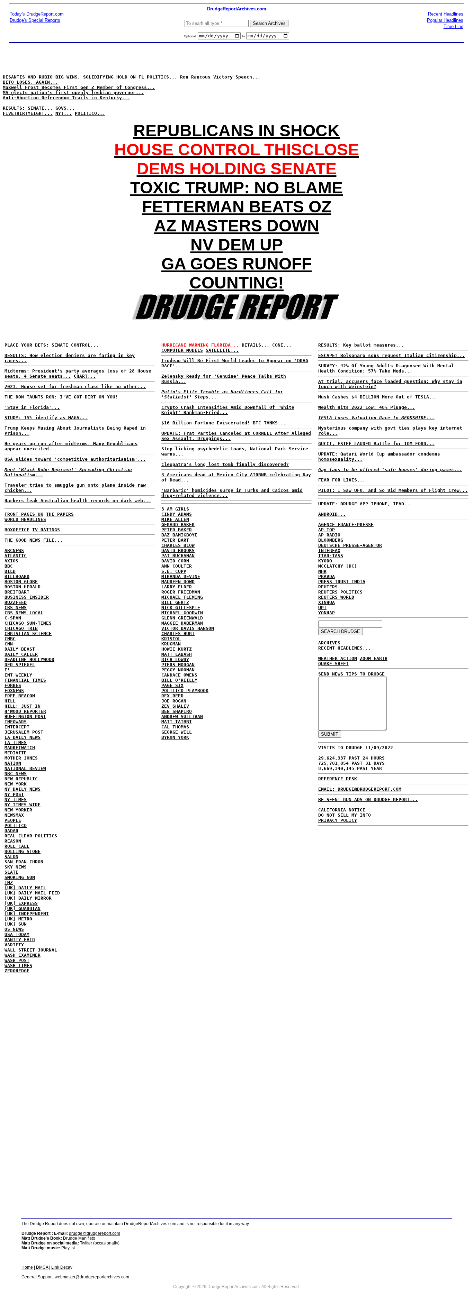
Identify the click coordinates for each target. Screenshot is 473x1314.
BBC (9, 566)
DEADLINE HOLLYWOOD (29, 659)
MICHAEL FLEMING (182, 597)
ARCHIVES (329, 642)
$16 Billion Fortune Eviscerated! (205, 422)
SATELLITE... (222, 350)
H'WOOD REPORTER (25, 711)
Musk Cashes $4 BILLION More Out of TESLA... (377, 396)
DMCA (42, 1267)
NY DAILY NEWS (23, 789)
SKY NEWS (16, 867)
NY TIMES (16, 799)
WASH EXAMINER (23, 955)
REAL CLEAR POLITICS (31, 835)
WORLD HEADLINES (25, 519)
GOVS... (65, 108)
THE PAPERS (60, 514)
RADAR (11, 830)
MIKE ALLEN (175, 519)
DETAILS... (255, 345)
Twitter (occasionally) (99, 1243)
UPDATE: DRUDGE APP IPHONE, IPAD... (365, 503)
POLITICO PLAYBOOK (184, 690)
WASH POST (17, 960)
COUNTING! (236, 283)
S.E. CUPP (173, 571)
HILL (10, 701)
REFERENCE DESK (337, 778)
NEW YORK (16, 784)
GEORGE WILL (176, 732)
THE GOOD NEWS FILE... (34, 540)
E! (7, 669)
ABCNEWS (14, 550)
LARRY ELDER (176, 586)
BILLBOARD (17, 576)
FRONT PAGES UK (24, 514)
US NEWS (14, 929)
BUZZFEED (16, 602)
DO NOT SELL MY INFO (344, 815)
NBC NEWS (16, 773)
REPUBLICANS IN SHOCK (236, 130)
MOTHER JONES (21, 758)
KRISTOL (171, 638)
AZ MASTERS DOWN (236, 226)
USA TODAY (17, 934)
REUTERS (328, 586)
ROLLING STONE (23, 851)
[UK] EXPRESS (21, 903)
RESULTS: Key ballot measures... (361, 345)
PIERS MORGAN (178, 664)
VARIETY (14, 944)
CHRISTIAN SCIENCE (28, 633)
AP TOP (326, 529)
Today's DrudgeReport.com (37, 14)
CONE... (282, 345)
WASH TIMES (18, 965)
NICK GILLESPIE (180, 607)
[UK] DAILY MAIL (25, 887)
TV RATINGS (46, 529)
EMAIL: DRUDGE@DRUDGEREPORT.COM (359, 789)
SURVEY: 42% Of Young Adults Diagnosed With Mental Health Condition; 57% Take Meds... (386, 368)
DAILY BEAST (20, 649)
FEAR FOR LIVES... (341, 480)
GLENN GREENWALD (182, 618)
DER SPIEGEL (20, 664)
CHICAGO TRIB (21, 628)
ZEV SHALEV (175, 706)
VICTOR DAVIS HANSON (187, 628)
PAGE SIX (172, 685)
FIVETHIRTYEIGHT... (28, 113)
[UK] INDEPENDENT (27, 913)
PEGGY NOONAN (178, 669)
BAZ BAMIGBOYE (179, 534)
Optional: (191, 36)
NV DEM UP (236, 245)
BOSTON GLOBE (21, 581)
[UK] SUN (16, 924)
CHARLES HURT (178, 633)
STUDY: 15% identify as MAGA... (46, 417)
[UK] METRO (18, 918)
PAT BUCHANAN (178, 555)
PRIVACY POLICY (337, 820)
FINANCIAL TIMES (25, 680)
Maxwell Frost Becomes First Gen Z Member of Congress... (79, 87)
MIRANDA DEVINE (180, 576)
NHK (322, 571)
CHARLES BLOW (178, 545)
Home (27, 1267)
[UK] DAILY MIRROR (28, 898)
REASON (13, 841)
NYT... (63, 113)
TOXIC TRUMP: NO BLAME (236, 187)
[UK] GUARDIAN (23, 908)
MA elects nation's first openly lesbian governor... (73, 92)
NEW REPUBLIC (21, 778)
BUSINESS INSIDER (27, 597)
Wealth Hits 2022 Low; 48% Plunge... (366, 407)
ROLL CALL (17, 846)
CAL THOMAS (175, 726)
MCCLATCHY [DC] (337, 566)
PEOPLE (13, 820)
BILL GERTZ (175, 602)
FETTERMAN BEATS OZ (236, 206)
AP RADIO (329, 534)
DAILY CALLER (21, 654)
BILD (10, 571)
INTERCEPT (17, 726)
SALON (11, 856)
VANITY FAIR (20, 939)
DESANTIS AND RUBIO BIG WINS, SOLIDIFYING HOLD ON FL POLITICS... (90, 77)
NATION (13, 763)
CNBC (10, 638)
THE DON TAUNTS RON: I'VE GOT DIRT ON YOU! (61, 396)
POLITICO (16, 825)
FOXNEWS (14, 690)
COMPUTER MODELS (182, 350)
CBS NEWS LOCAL (24, 612)
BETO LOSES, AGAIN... (30, 82)
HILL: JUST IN (23, 706)
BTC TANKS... (269, 422)
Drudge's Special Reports (35, 20)
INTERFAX (329, 550)
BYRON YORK (175, 737)
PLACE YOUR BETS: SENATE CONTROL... (52, 345)
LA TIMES (16, 742)
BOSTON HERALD (23, 586)
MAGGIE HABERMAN (182, 623)
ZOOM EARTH (373, 658)
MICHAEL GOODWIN (182, 612)
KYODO (325, 560)
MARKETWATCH (20, 747)
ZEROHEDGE (17, 970)
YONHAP (326, 612)
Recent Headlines (445, 14)
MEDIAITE (16, 752)
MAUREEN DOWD (178, 581)
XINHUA (326, 602)
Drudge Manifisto (79, 1238)
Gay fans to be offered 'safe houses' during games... (390, 469)
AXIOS (11, 560)
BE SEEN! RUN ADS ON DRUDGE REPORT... (368, 799)
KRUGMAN (171, 643)
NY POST (14, 794)
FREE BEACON (20, 695)
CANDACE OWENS (179, 675)
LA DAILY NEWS (23, 737)
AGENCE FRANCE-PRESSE (346, 524)
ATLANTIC (16, 555)
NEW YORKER (18, 809)
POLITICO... (90, 113)
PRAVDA (326, 576)
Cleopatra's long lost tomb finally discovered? (225, 464)
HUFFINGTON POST (25, 716)
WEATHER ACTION (337, 658)
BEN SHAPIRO (176, 711)
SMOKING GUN (20, 877)
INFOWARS (16, 721)
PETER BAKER (176, 529)
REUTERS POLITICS (340, 592)
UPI (322, 607)
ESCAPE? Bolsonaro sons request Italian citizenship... (391, 355)
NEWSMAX (14, 815)
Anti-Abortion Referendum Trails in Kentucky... (66, 97)
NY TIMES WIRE (23, 804)
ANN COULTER (176, 566)
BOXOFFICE (17, 529)
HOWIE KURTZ (176, 649)
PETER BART (175, 540)
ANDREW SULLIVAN (182, 716)
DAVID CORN (175, 560)
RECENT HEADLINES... (344, 648)
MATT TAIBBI (176, 721)
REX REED (172, 695)
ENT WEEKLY (18, 675)
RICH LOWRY (175, 659)
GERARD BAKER (178, 524)
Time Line (453, 26)
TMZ (9, 882)
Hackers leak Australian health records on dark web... (78, 500)
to (243, 36)
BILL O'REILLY (179, 680)
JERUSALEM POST (24, 732)
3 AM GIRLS (175, 509)
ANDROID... (332, 514)
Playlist (68, 1248)
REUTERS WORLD (336, 597)
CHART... (85, 376)
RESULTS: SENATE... (28, 108)
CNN (9, 643)
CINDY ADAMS (176, 514)
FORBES (13, 685)
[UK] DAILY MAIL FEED (32, 892)
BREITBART (17, 592)
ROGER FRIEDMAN (180, 592)
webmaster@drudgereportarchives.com (92, 1277)
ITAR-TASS (330, 555)
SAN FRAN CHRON (24, 861)
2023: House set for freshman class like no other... (75, 386)
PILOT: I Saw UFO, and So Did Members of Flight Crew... (393, 490)
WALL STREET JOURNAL (31, 950)
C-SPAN (13, 618)
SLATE (11, 872)
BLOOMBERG (330, 540)
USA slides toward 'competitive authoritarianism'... (75, 459)
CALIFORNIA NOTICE (341, 809)
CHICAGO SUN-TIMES (28, 623)
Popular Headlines (445, 20)
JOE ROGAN (173, 701)
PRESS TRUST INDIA (341, 581)
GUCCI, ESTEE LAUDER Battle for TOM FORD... (376, 443)
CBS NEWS (16, 607)
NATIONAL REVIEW (25, 768)
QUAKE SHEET (333, 663)
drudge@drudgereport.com (94, 1233)
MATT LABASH (176, 654)
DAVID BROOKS (178, 550)
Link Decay (61, 1267)
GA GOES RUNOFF (236, 264)
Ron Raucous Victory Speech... (220, 77)
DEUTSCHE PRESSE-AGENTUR (350, 545)
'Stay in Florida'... (32, 407)
